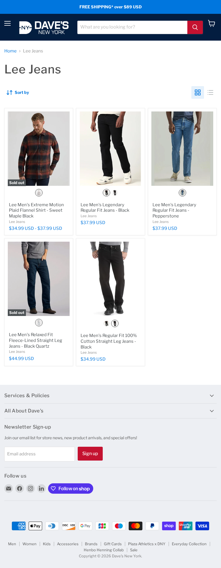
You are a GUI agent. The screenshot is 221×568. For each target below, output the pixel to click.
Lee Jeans (17, 221)
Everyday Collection (189, 544)
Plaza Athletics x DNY (146, 544)
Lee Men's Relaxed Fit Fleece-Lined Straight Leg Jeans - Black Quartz (35, 340)
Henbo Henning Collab (104, 550)
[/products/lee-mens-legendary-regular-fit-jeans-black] (110, 148)
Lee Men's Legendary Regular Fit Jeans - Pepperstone (174, 210)
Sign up (90, 453)
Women (29, 544)
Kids (47, 544)
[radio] (39, 192)
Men (12, 544)
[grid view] (197, 92)
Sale (134, 550)
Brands (91, 544)
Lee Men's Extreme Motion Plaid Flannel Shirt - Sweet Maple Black (36, 210)
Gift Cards (113, 544)
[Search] (195, 27)
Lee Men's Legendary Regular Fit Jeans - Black (105, 207)
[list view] (210, 92)
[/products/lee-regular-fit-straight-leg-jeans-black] (110, 279)
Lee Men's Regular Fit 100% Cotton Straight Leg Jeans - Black (109, 341)
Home (10, 51)
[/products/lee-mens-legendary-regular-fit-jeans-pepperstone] (182, 148)
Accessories (68, 544)
